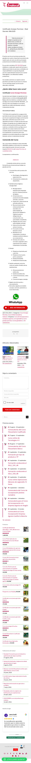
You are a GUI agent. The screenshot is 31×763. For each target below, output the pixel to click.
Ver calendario (6, 520)
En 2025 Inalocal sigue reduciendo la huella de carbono (7, 358)
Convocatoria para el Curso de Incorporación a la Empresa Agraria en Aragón (18, 503)
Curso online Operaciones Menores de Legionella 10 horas (17, 482)
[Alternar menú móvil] (27, 3)
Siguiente (24, 21)
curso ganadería (18, 318)
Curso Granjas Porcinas (18, 93)
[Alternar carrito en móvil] (24, 3)
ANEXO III (15, 160)
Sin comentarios (7, 363)
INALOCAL (10, 149)
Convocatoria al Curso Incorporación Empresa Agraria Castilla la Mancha (17, 514)
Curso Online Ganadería (15, 314)
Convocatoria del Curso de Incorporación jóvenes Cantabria (17, 492)
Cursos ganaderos (17, 320)
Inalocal (5, 316)
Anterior (18, 21)
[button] (4, 357)
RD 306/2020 (19, 65)
